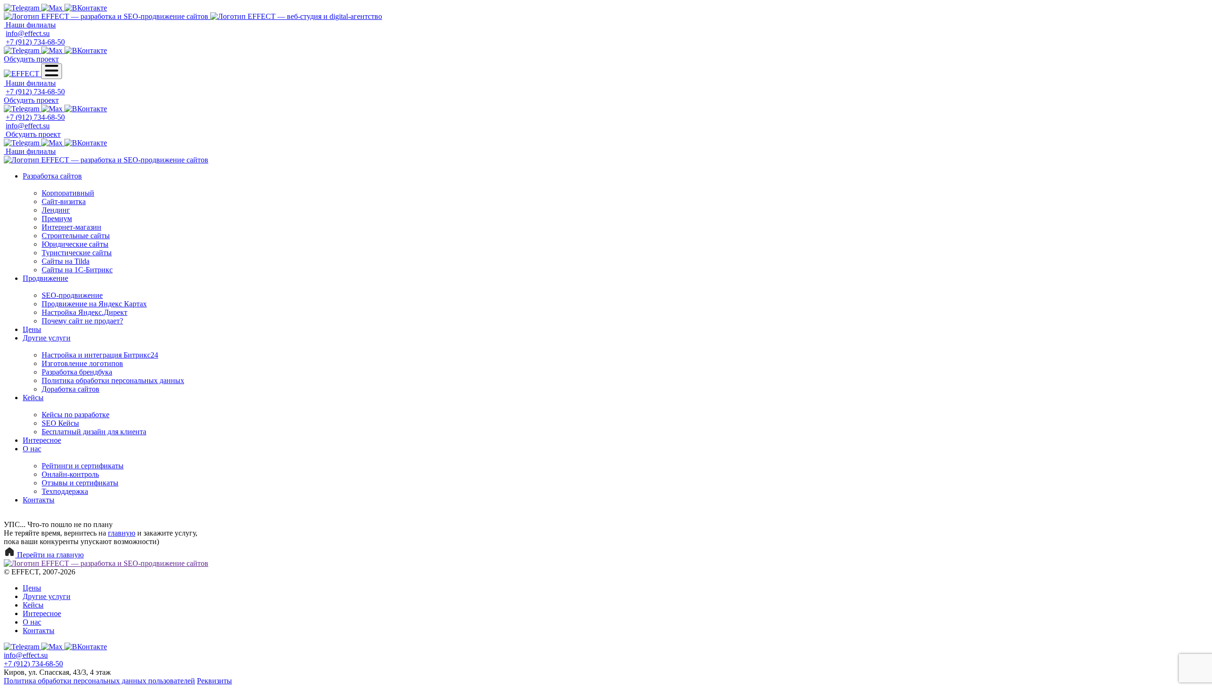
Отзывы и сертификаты (80, 483)
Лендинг (56, 210)
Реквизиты (214, 681)
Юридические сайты (75, 244)
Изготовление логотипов (82, 363)
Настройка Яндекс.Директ (84, 312)
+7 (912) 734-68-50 (35, 42)
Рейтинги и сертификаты (83, 466)
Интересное (42, 440)
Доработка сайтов (70, 389)
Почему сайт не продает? (82, 321)
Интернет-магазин (71, 227)
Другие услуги (47, 338)
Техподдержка (65, 491)
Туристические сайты (77, 253)
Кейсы (33, 398)
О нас (32, 449)
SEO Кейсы (60, 423)
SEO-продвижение (72, 295)
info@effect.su (28, 33)
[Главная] (107, 16)
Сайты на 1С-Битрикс (77, 270)
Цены (32, 329)
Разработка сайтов (52, 176)
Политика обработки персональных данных (113, 380)
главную (121, 533)
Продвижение (45, 278)
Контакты (38, 500)
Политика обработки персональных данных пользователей (99, 681)
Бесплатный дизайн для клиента (94, 432)
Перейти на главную (49, 555)
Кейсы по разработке (75, 415)
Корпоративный (68, 193)
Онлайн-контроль (70, 474)
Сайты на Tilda (65, 261)
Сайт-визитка (64, 201)
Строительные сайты (76, 236)
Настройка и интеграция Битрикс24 (100, 355)
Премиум (57, 219)
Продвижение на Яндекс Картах (94, 304)
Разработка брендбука (77, 372)
